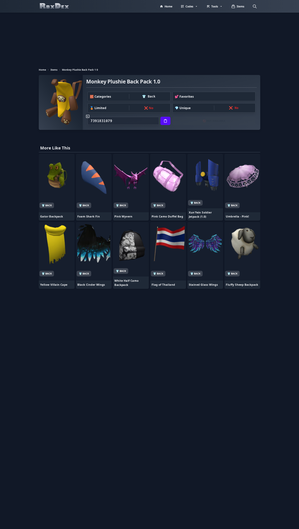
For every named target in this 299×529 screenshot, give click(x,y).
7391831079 (101, 121)
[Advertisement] (149, 38)
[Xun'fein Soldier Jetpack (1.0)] (205, 187)
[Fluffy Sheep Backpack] (242, 255)
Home (42, 69)
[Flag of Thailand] (168, 255)
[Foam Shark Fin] (94, 187)
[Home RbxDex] (58, 6)
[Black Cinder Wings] (94, 255)
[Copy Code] (165, 121)
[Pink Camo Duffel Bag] (168, 187)
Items (54, 69)
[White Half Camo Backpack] (131, 255)
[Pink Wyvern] (131, 187)
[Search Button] (254, 6)
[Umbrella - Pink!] (242, 187)
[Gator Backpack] (57, 187)
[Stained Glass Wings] (205, 255)
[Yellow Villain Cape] (57, 255)
